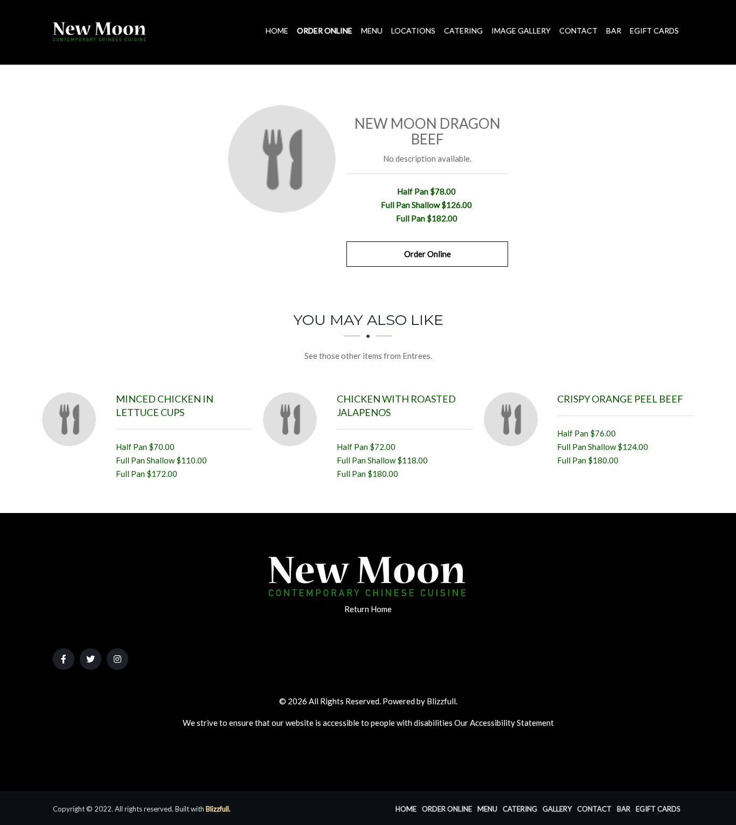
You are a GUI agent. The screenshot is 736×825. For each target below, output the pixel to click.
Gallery (557, 809)
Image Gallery (521, 30)
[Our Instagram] (117, 659)
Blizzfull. (218, 809)
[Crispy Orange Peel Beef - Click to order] (513, 419)
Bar (613, 30)
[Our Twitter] (90, 659)
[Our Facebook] (63, 659)
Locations (413, 30)
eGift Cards (654, 30)
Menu (372, 30)
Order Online (324, 30)
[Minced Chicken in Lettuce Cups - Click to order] (71, 419)
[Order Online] (282, 159)
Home (277, 30)
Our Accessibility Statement (504, 722)
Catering (463, 30)
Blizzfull (441, 701)
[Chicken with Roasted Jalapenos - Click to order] (292, 419)
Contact (578, 30)
